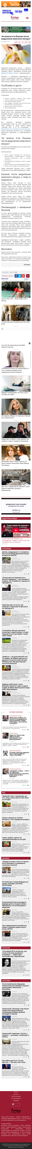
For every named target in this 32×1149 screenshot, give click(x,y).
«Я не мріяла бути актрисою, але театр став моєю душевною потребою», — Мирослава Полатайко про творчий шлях (14, 953)
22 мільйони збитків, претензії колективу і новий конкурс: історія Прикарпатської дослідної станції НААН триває (15, 633)
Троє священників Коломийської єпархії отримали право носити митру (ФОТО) (14, 927)
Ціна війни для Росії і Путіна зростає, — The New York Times (13, 1061)
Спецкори (16, 1100)
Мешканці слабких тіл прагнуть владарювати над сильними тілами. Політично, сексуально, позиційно (18, 720)
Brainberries (16, 303)
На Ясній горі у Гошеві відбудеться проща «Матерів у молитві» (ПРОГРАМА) (15, 883)
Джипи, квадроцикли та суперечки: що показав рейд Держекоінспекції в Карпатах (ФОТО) (15, 553)
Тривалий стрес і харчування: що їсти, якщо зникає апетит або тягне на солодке (15, 797)
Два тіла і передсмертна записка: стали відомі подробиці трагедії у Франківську (16, 488)
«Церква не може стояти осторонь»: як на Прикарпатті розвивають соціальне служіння (15, 863)
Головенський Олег (15, 769)
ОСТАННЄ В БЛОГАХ (16, 712)
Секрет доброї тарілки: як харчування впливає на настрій (14, 838)
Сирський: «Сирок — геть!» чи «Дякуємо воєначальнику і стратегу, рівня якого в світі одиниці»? (19, 773)
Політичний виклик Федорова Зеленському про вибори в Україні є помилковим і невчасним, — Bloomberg (15, 986)
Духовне (5, 858)
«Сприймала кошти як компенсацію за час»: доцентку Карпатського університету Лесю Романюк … (15, 370)
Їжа (3, 793)
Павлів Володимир (15, 750)
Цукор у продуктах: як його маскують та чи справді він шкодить (16, 818)
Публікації (6, 548)
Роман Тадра (13, 733)
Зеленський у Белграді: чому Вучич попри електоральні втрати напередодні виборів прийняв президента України (15, 1011)
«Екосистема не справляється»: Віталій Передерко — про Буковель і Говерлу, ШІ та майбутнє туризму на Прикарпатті (16, 580)
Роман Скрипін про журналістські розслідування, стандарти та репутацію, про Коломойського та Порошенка (15, 540)
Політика (6, 981)
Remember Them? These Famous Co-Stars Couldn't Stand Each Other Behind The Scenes (15, 463)
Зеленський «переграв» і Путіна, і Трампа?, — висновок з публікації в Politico (15, 1035)
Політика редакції (16, 1096)
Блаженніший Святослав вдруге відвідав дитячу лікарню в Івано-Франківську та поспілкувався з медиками (14, 904)
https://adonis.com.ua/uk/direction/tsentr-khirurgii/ (15, 129)
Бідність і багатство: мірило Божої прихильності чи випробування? (17, 737)
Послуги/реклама (16, 1098)
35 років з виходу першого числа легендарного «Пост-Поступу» (19, 754)
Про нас (16, 1092)
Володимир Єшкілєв (15, 716)
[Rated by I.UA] (16, 1104)
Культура (6, 948)
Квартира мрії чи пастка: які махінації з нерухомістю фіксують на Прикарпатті (15, 606)
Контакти (16, 1094)
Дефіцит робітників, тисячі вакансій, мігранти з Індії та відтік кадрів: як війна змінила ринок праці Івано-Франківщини (16, 686)
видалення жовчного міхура (9, 73)
